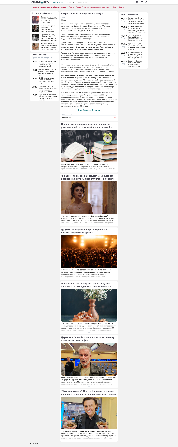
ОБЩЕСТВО (82, 2)
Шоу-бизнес (58, 2)
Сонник (121, 7)
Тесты (71, 7)
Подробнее (66, 118)
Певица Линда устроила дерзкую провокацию (93, 7)
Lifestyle (70, 2)
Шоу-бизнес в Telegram (89, 110)
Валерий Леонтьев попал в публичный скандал (49, 7)
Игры (114, 7)
